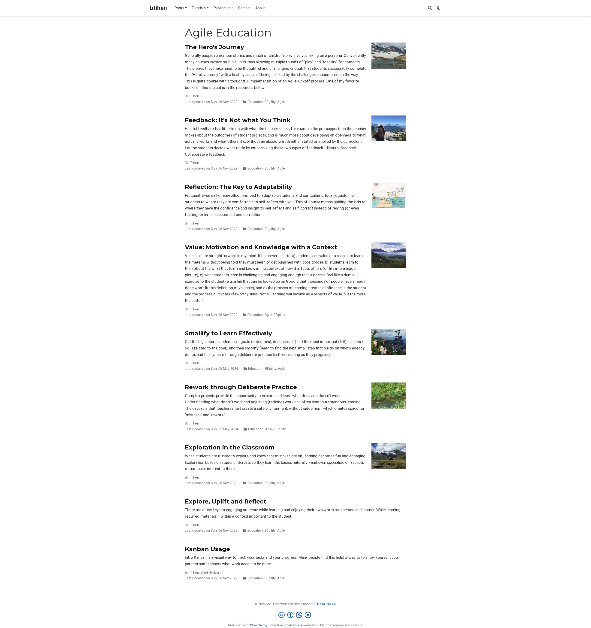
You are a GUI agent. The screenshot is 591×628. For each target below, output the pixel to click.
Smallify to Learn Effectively (228, 333)
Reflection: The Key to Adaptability (238, 186)
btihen (158, 8)
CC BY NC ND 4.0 (324, 604)
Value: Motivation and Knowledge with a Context (261, 247)
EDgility (270, 102)
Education (255, 102)
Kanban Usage (207, 549)
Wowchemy (258, 625)
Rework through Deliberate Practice (241, 387)
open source (293, 625)
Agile (281, 102)
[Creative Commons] (295, 615)
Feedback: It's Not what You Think (238, 120)
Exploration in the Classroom (229, 447)
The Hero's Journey (214, 47)
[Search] (430, 8)
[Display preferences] (439, 8)
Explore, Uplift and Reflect (225, 501)
